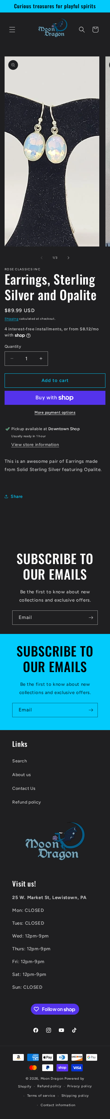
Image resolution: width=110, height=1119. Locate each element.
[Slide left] (41, 257)
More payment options (55, 412)
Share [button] (17, 496)
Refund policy (26, 802)
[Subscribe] (90, 617)
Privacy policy (79, 1086)
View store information (35, 444)
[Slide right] (68, 257)
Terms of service (41, 1096)
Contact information (58, 1105)
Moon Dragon (52, 1079)
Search (19, 761)
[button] (12, 29)
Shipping (12, 319)
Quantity (13, 346)
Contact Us (24, 788)
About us (21, 774)
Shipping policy (75, 1096)
